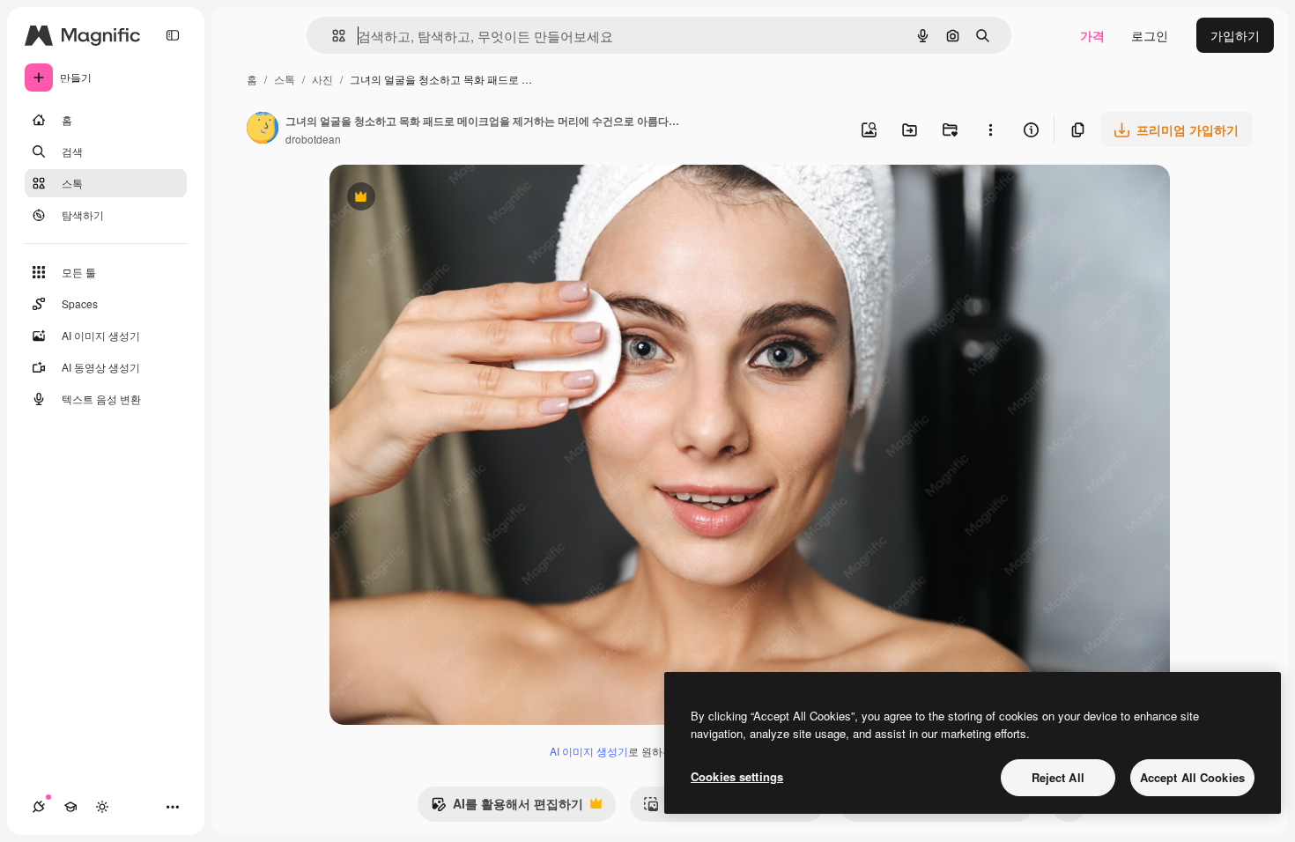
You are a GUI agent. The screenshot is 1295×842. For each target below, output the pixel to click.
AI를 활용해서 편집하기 (507, 807)
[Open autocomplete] (331, 35)
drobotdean (313, 138)
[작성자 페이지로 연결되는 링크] (262, 129)
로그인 (1149, 35)
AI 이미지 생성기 (589, 750)
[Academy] (70, 807)
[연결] (39, 807)
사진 (322, 78)
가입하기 (1235, 35)
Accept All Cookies (1192, 777)
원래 (431, 198)
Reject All (1058, 777)
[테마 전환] (102, 807)
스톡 (284, 78)
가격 (1092, 35)
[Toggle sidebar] (173, 35)
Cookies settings (737, 776)
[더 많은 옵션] (990, 129)
